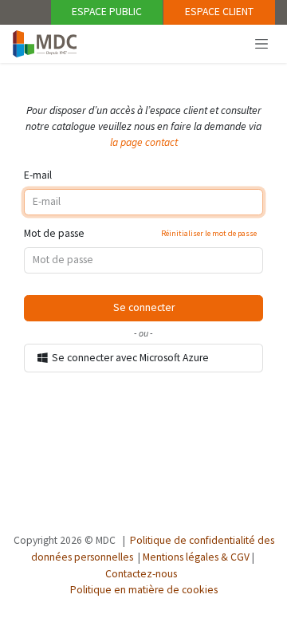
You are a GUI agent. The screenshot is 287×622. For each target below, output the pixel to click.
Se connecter (144, 307)
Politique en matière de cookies (144, 589)
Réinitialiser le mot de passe (209, 233)
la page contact (144, 142)
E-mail (38, 175)
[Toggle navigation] (261, 43)
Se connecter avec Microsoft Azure (129, 357)
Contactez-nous (141, 574)
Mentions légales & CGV (196, 557)
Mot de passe (140, 233)
